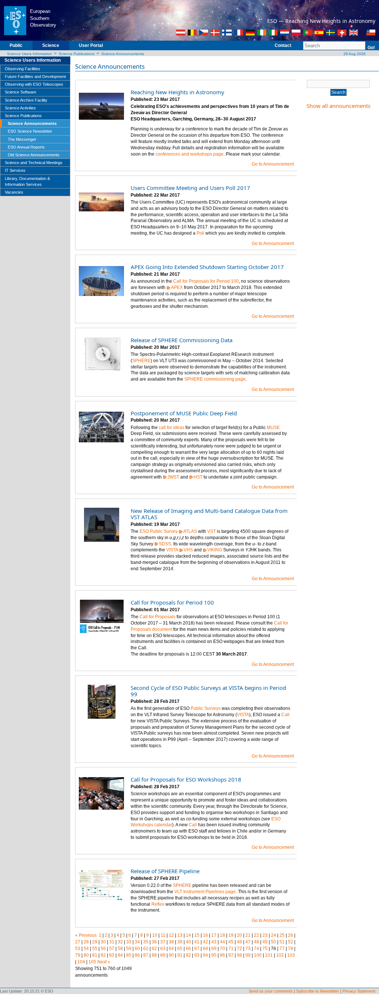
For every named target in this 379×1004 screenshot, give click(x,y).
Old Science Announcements (34, 155)
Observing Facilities (22, 69)
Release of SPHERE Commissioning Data (181, 340)
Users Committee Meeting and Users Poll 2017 (190, 187)
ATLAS (190, 531)
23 (265, 935)
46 (239, 942)
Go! (371, 47)
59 (128, 948)
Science (50, 45)
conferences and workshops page (189, 154)
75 (265, 948)
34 (137, 942)
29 (94, 942)
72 (239, 948)
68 (205, 948)
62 (154, 948)
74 (256, 948)
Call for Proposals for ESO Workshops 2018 (186, 779)
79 (77, 955)
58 (120, 948)
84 (120, 955)
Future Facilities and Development (35, 76)
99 (248, 955)
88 (154, 955)
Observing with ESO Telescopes (34, 84)
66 (188, 948)
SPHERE (141, 360)
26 (290, 935)
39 (179, 942)
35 (145, 942)
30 (103, 942)
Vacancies (14, 192)
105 (92, 961)
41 (196, 942)
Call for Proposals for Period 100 (206, 281)
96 (222, 955)
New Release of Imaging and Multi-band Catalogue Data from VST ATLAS (209, 514)
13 (179, 935)
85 (128, 955)
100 (258, 955)
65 (179, 948)
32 (120, 942)
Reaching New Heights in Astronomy (177, 92)
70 (222, 948)
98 (239, 955)
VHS (188, 549)
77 (282, 948)
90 (171, 955)
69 (214, 948)
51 (282, 942)
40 (188, 942)
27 (77, 942)
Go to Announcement (273, 164)
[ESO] (15, 20)
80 (86, 955)
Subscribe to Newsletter (317, 991)
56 (103, 948)
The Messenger (22, 139)
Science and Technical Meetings (34, 162)
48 (256, 942)
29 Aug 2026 (354, 54)
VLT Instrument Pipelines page (205, 891)
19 (231, 935)
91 (179, 955)
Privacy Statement (358, 991)
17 (214, 935)
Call (285, 714)
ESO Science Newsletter (30, 131)
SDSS (165, 544)
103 (291, 955)
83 (111, 955)
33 (128, 942)
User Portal (91, 45)
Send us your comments (271, 991)
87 (145, 955)
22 (256, 935)
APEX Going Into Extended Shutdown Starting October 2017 (207, 266)
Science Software (20, 92)
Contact (283, 45)
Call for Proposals (157, 616)
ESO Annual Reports (26, 147)
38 (171, 942)
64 (171, 948)
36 (154, 942)
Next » (103, 961)
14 (188, 935)
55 (94, 948)
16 (205, 935)
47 (248, 942)
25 (282, 935)
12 (171, 935)
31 (111, 942)
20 (239, 935)
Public (16, 45)
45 (231, 942)
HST (198, 477)
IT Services (15, 170)
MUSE (273, 427)
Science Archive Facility (26, 100)
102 (280, 955)
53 (77, 948)
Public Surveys (206, 708)
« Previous (86, 935)
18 (222, 935)
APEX (177, 287)
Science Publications (76, 54)
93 (196, 955)
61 (145, 948)
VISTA (172, 549)
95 (214, 955)
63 (162, 948)
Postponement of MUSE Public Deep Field (184, 413)
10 (154, 935)
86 (137, 955)
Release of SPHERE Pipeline (165, 871)
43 (214, 942)
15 (196, 935)
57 (111, 948)
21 (248, 935)
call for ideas (171, 427)
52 (290, 942)
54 (86, 948)
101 (269, 955)
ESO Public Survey (159, 531)
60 (137, 948)
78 (290, 948)
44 (222, 942)
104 (81, 961)
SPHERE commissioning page (215, 379)
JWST (173, 477)
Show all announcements (338, 105)
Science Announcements (122, 54)
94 (205, 955)
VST (211, 531)
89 (162, 955)
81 (94, 955)
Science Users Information (29, 54)
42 (205, 942)
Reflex (157, 904)
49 (265, 942)
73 (248, 948)
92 (188, 955)
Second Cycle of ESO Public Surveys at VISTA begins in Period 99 (208, 691)
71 (231, 948)
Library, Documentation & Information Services (27, 181)
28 (86, 942)
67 (196, 948)
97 (231, 955)
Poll (200, 233)
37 (162, 942)
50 (273, 942)
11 (163, 935)
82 (103, 955)
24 (273, 935)
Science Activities (20, 108)
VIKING (214, 549)
